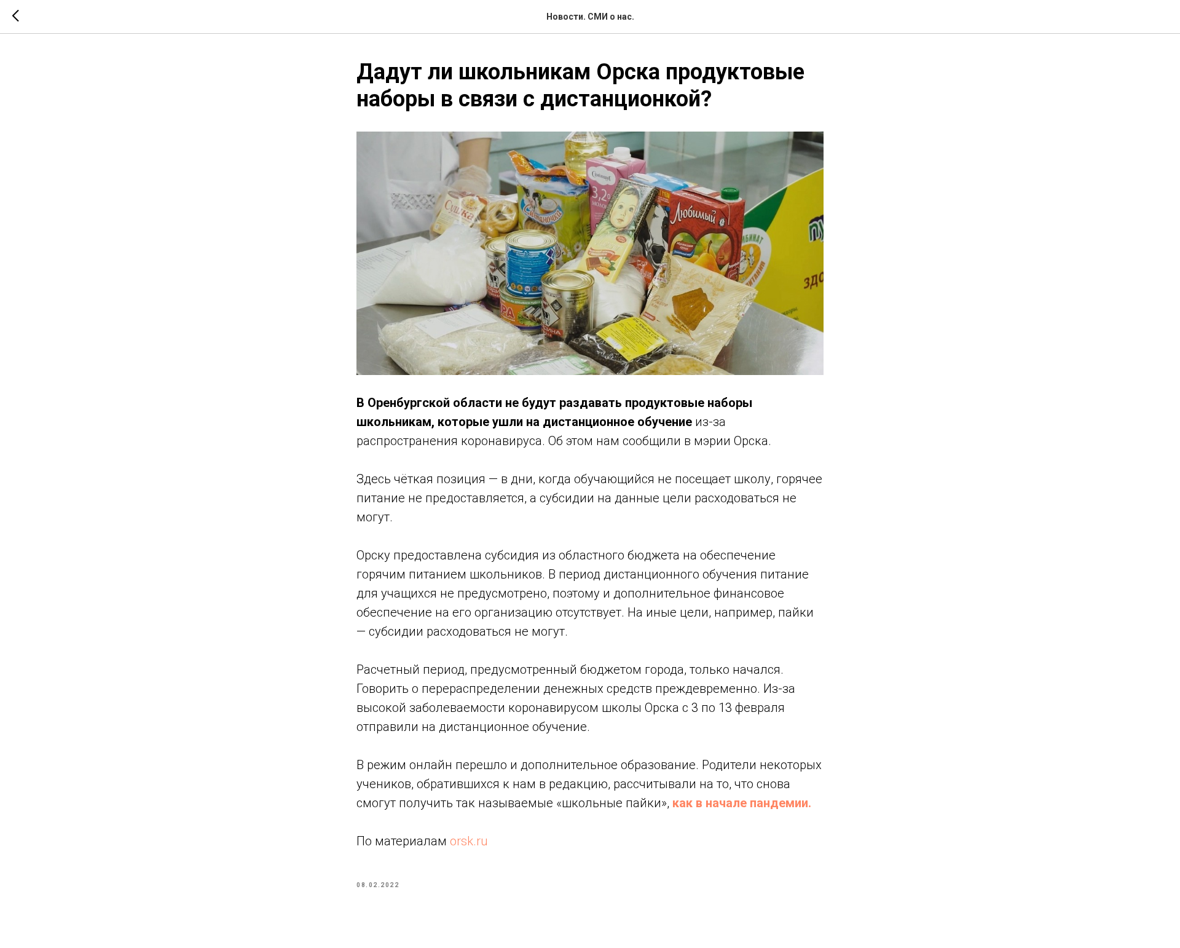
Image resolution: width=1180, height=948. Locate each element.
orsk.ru (468, 841)
